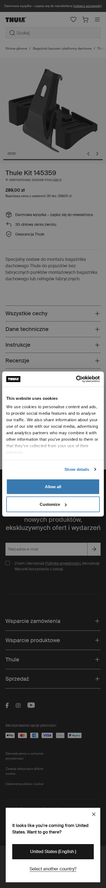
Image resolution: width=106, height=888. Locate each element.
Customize (50, 504)
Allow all (53, 486)
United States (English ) (53, 851)
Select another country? (53, 869)
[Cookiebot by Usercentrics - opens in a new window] (76, 379)
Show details (76, 469)
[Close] (94, 814)
